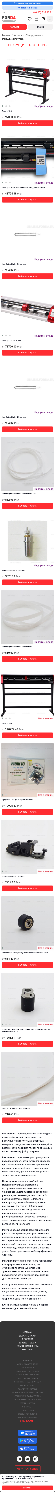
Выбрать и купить (27, 123)
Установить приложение (27, 3)
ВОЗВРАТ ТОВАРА (27, 1342)
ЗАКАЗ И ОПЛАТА (27, 1336)
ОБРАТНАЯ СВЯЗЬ (27, 1468)
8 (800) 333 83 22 (43, 12)
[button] (2, 106)
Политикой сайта (37, 1481)
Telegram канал (29, 7)
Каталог (18, 35)
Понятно (27, 1488)
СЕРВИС (27, 1332)
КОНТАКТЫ (27, 1349)
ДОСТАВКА (27, 1339)
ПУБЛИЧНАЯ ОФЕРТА (27, 1346)
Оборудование (33, 35)
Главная (6, 35)
